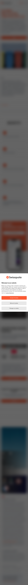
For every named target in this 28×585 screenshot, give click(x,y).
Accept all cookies (14, 297)
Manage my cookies (14, 308)
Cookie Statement (10, 293)
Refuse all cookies (14, 303)
